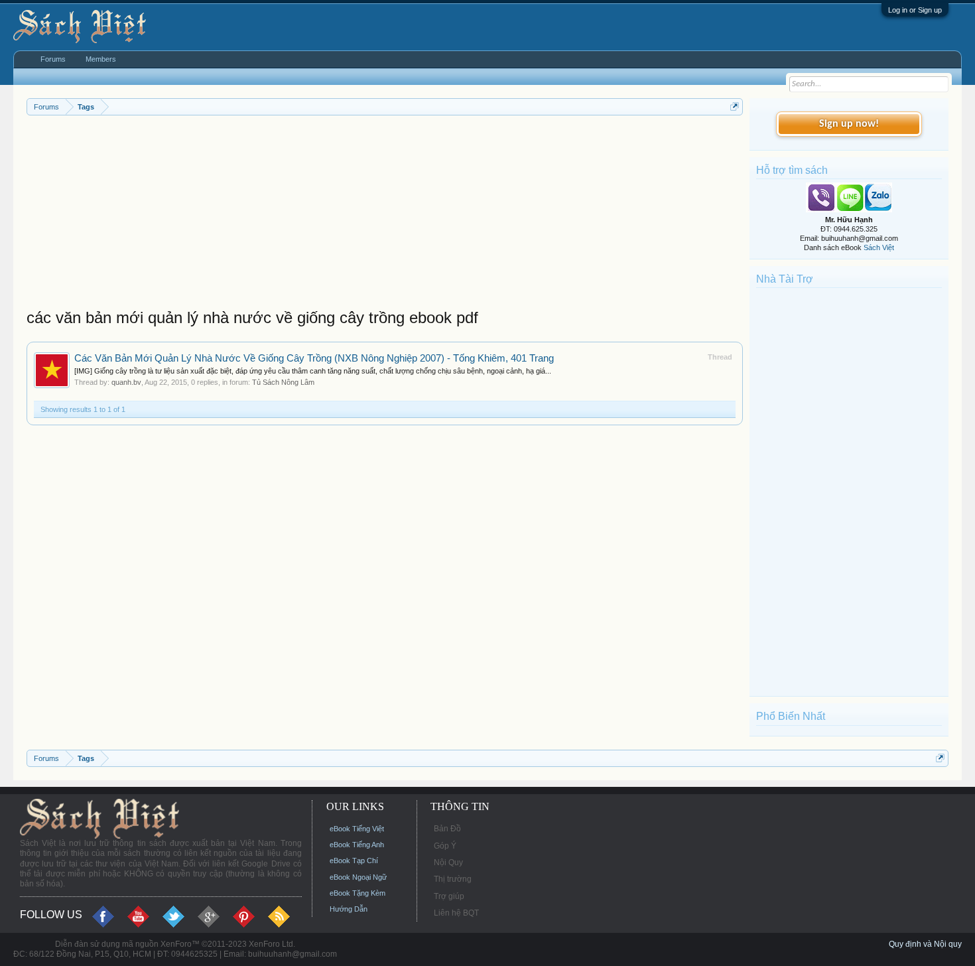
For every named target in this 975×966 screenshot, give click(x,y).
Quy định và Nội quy (925, 944)
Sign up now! (849, 124)
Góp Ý (445, 846)
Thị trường (453, 879)
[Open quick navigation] (734, 106)
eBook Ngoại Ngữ (358, 877)
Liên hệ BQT (456, 913)
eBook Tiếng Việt (357, 829)
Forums (53, 59)
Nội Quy (448, 862)
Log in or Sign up (915, 10)
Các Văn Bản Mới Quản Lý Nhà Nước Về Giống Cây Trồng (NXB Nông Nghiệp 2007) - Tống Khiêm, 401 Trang (314, 358)
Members (101, 59)
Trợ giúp (449, 896)
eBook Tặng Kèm (357, 893)
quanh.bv (126, 382)
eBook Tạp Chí (354, 860)
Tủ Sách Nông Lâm (283, 382)
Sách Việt (879, 247)
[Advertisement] (385, 215)
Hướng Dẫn (348, 909)
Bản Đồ (447, 828)
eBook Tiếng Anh (357, 845)
